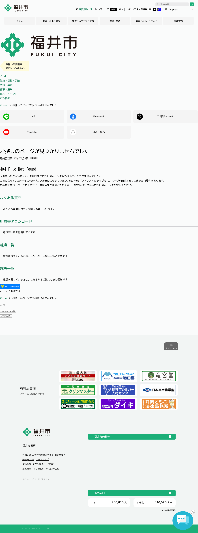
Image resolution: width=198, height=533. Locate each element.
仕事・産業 (115, 21)
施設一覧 (7, 268)
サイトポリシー (44, 479)
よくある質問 (10, 198)
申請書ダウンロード (16, 221)
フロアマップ (42, 459)
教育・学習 (6, 85)
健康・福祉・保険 (51, 21)
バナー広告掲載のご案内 (32, 394)
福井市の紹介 (102, 436)
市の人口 (99, 493)
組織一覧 (7, 245)
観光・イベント (8, 94)
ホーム (3, 105)
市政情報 (178, 21)
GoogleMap (28, 459)
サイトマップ (28, 479)
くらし (19, 21)
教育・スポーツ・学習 (83, 21)
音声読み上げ (85, 9)
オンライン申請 (171, 348)
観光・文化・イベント (146, 21)
